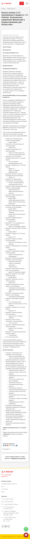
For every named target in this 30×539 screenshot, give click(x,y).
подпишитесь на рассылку (18, 458)
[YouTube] (5, 527)
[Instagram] (8, 527)
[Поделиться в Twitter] (11, 446)
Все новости (6, 449)
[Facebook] (2, 527)
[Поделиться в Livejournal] (13, 446)
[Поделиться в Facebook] (5, 446)
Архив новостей (11, 8)
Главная (3, 8)
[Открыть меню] (27, 3)
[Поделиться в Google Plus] (7, 446)
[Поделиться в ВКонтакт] (3, 446)
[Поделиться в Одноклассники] (9, 446)
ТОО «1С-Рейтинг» (17, 536)
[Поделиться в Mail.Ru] (17, 446)
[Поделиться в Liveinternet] (15, 446)
